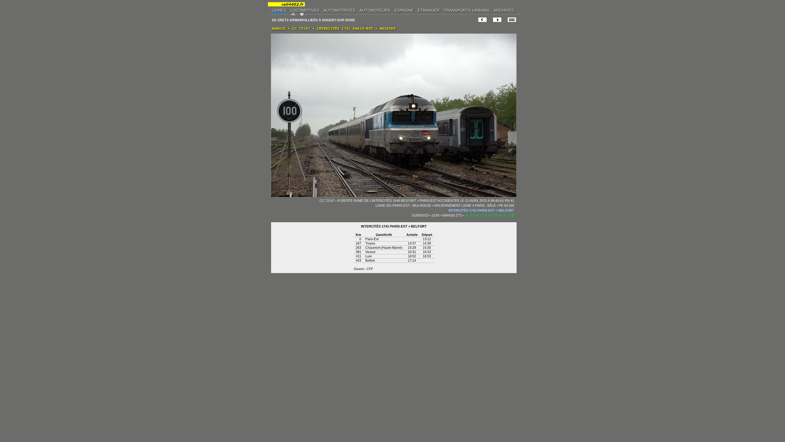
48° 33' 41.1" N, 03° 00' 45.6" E (487, 215)
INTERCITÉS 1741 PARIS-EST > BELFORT (481, 210)
